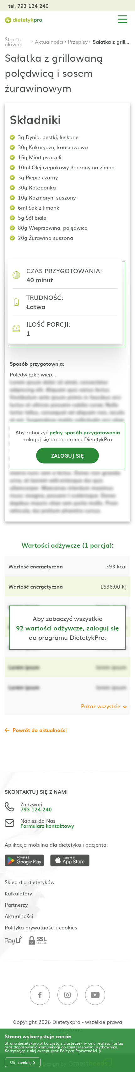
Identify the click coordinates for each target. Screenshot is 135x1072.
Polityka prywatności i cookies (41, 927)
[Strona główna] (23, 19)
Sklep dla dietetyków (30, 881)
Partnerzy (16, 904)
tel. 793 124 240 (28, 5)
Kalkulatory (18, 893)
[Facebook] (40, 995)
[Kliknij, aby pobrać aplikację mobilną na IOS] (73, 861)
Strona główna (14, 41)
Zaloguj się (67, 455)
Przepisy (78, 41)
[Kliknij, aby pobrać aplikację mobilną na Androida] (27, 861)
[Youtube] (95, 995)
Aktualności (49, 41)
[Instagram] (67, 995)
